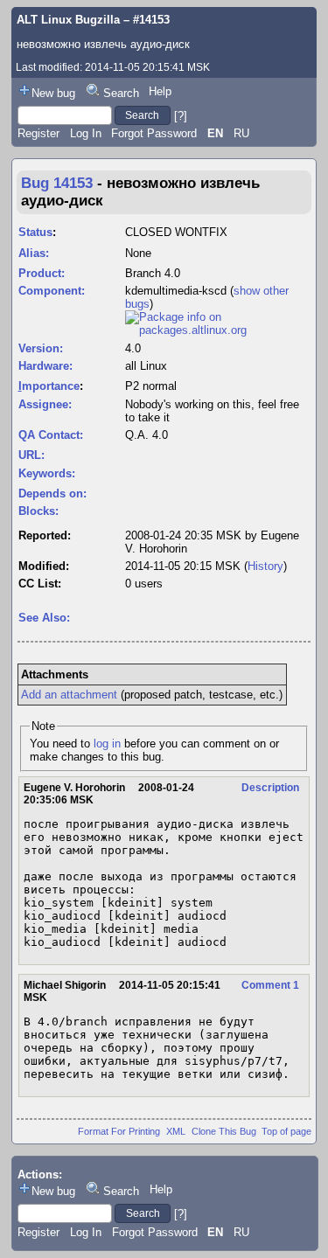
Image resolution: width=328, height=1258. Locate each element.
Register (38, 133)
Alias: (33, 253)
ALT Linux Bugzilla (68, 19)
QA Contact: (50, 434)
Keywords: (46, 473)
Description (270, 788)
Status (35, 232)
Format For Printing (119, 1131)
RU (241, 133)
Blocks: (38, 511)
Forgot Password (154, 133)
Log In (85, 133)
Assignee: (45, 404)
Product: (41, 273)
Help (160, 91)
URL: (31, 455)
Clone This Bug (224, 1131)
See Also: (44, 617)
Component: (51, 290)
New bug (53, 93)
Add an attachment (69, 694)
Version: (40, 348)
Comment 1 (270, 985)
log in (107, 743)
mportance (49, 386)
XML (175, 1131)
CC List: (39, 583)
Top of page (286, 1131)
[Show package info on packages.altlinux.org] (218, 330)
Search (121, 93)
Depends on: (52, 493)
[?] (180, 115)
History (265, 566)
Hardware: (45, 365)
